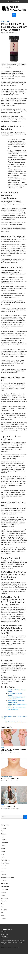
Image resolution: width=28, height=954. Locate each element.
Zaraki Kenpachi (13, 32)
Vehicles (3, 918)
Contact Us (3, 931)
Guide (2, 854)
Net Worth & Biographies (7, 877)
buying (3, 837)
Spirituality (4, 901)
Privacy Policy (4, 936)
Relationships (4, 889)
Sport (2, 904)
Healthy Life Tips (5, 860)
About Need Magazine (6, 929)
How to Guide (4, 776)
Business (3, 834)
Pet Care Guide (5, 886)
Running (3, 895)
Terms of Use (4, 934)
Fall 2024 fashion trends (8, 806)
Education (3, 839)
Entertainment (4, 842)
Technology (4, 909)
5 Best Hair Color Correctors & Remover (16, 722)
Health (2, 857)
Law (2, 872)
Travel (2, 915)
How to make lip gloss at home (10, 778)
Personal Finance (5, 883)
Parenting (3, 880)
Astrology (3, 828)
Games (3, 851)
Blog (2, 831)
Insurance (3, 869)
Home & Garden (5, 863)
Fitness (3, 845)
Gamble (3, 848)
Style (8, 21)
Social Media (4, 898)
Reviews (3, 21)
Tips (2, 912)
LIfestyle (3, 874)
